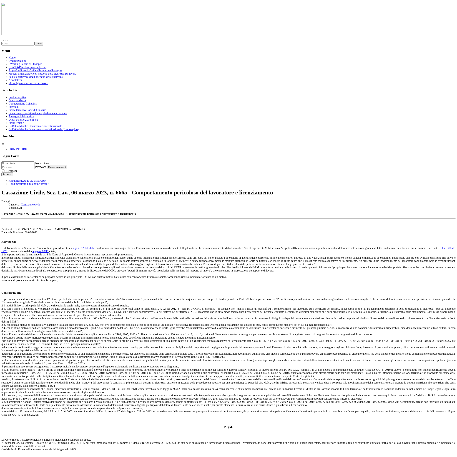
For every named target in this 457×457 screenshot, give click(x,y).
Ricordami (11, 170)
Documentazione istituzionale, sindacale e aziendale (38, 113)
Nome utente (42, 163)
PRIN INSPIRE (18, 149)
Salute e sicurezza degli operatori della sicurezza (36, 76)
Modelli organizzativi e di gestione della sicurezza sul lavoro (42, 73)
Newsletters (15, 80)
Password (40, 166)
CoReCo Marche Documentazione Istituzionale (35, 126)
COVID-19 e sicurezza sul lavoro (27, 67)
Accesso (7, 174)
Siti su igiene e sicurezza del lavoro (28, 83)
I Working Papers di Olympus (25, 63)
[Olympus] (106, 33)
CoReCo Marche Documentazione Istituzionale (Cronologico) (44, 129)
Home (12, 57)
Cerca (4, 40)
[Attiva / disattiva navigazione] (2, 143)
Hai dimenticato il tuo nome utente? (29, 183)
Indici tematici (16, 122)
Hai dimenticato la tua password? (27, 180)
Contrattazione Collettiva (23, 103)
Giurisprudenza (17, 100)
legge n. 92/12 (40, 251)
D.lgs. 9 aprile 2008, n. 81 (23, 119)
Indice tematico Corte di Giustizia (27, 109)
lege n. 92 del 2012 (83, 248)
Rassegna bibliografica (21, 116)
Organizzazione (17, 60)
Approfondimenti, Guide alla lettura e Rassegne (35, 70)
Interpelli (14, 106)
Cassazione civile (30, 204)
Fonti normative (17, 97)
